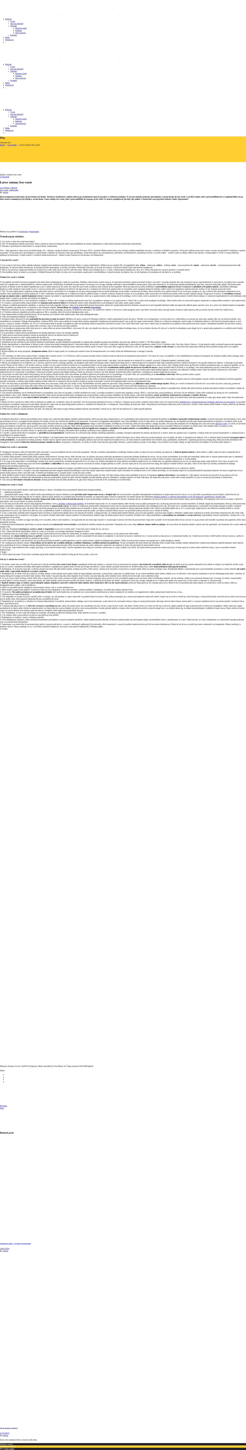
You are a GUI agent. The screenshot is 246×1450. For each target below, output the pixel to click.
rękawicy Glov (221, 423)
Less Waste (12, 145)
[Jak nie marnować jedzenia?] (123, 1423)
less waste (4, 190)
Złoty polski (9, 1449)
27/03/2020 (4, 177)
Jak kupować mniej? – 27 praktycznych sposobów (15, 1243)
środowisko (13, 190)
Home (2, 145)
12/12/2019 (4, 1433)
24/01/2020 (4, 1249)
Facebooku (23, 232)
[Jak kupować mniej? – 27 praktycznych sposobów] (77, 1238)
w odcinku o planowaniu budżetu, (70, 503)
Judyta (5, 192)
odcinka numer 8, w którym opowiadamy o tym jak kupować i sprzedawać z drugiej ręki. (190, 497)
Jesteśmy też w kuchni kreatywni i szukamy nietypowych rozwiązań (207, 402)
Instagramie (34, 232)
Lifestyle (13, 188)
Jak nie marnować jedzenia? (9, 1428)
